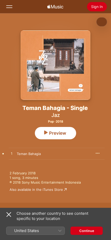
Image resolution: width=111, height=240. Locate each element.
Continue (86, 231)
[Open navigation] (9, 6)
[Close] (8, 214)
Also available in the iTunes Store (36, 189)
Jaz (55, 115)
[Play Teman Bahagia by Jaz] (11, 153)
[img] (55, 6)
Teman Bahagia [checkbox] (29, 154)
